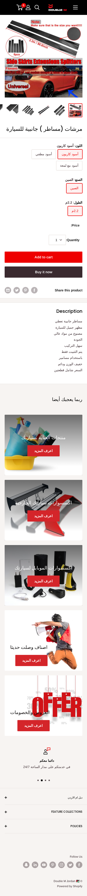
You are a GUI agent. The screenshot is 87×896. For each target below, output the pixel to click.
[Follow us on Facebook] (79, 865)
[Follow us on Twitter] (70, 865)
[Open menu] (75, 7)
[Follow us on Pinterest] (52, 865)
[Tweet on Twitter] (16, 290)
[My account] (28, 7)
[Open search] (37, 7)
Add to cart (44, 257)
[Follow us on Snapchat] (26, 865)
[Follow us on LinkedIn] (35, 865)
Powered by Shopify (69, 886)
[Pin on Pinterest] (25, 290)
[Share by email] (8, 290)
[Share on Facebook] (34, 290)
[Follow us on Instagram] (61, 865)
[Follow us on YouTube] (44, 865)
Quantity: (73, 240)
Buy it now (43, 272)
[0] (20, 7)
